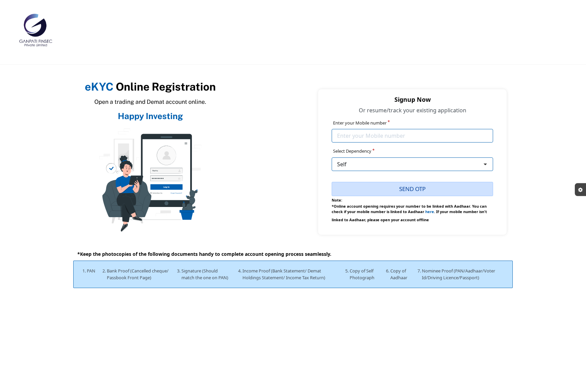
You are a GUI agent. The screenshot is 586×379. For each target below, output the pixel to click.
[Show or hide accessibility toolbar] (580, 189)
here (429, 211)
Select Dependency (354, 151)
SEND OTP (412, 189)
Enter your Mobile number (361, 123)
